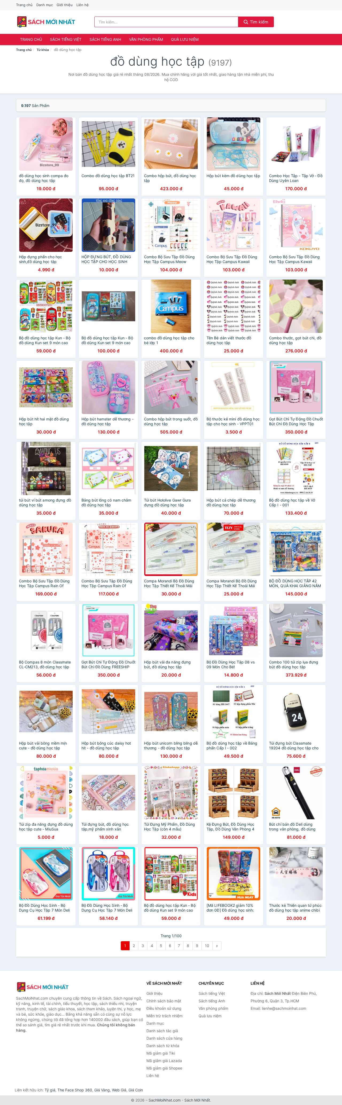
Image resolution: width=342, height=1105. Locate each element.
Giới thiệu (65, 5)
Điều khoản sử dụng (163, 1008)
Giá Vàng (102, 1090)
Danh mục (44, 5)
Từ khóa (43, 50)
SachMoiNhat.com (165, 1100)
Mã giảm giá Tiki (160, 1053)
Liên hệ (82, 5)
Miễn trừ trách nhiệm (164, 1015)
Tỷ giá (50, 1090)
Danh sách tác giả (162, 1030)
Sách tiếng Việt (65, 39)
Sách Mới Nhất (197, 1100)
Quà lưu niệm (185, 39)
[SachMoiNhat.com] (46, 22)
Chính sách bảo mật (163, 1001)
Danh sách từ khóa (162, 1045)
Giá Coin (136, 1090)
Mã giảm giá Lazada (164, 1060)
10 (207, 945)
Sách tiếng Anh (105, 39)
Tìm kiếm (258, 22)
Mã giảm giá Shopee (164, 1068)
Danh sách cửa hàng (164, 1038)
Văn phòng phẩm (146, 39)
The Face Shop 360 (74, 1090)
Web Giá (119, 1090)
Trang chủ (24, 5)
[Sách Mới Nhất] (42, 987)
